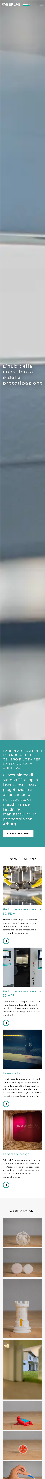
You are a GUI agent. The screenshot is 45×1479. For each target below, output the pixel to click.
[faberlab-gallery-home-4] (22, 1445)
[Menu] (42, 5)
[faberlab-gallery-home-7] (22, 1232)
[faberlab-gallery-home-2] (22, 1370)
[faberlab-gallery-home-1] (22, 1308)
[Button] (6, 941)
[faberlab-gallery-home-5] (22, 1415)
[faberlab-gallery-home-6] (22, 1262)
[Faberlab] (16, 6)
